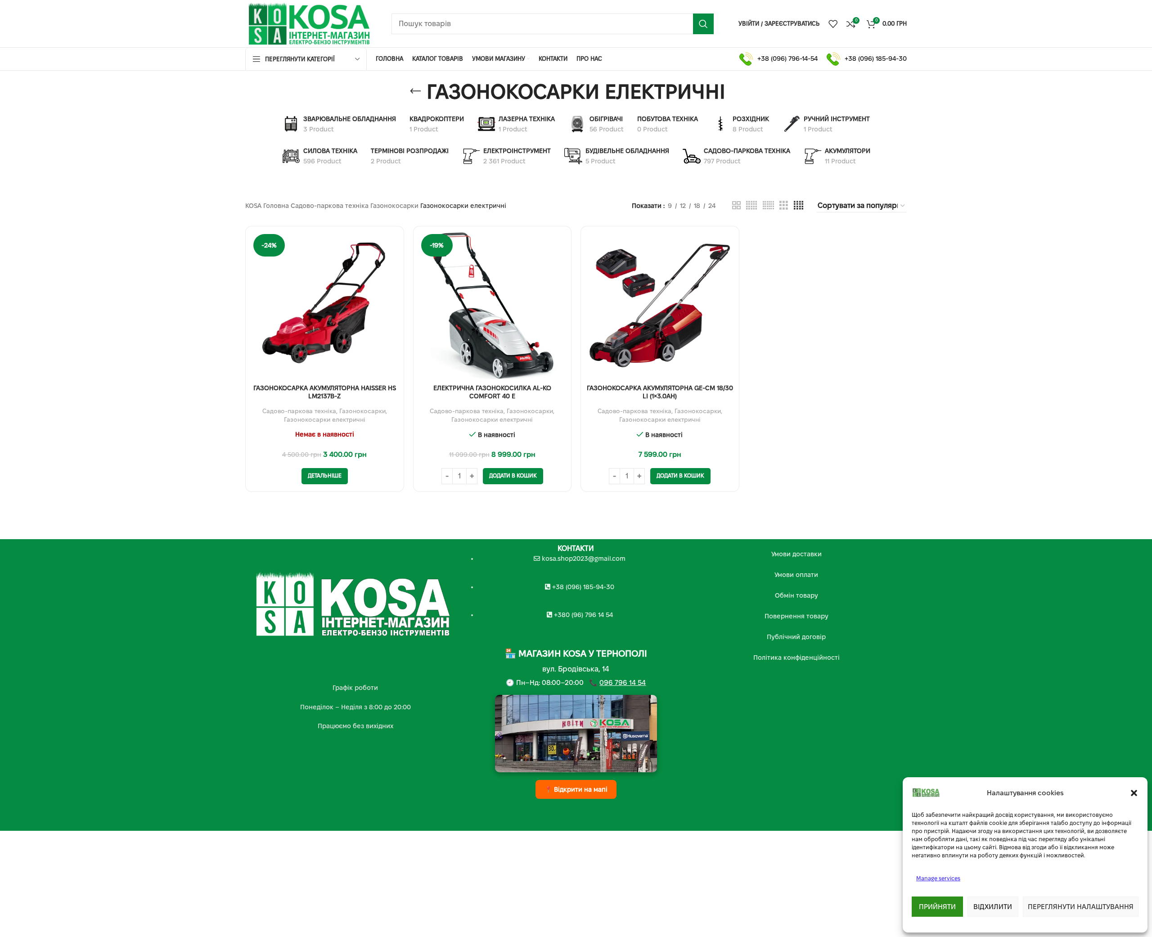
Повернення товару (796, 616)
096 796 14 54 (622, 682)
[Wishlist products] (833, 24)
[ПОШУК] (703, 24)
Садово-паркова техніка (330, 205)
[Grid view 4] (798, 205)
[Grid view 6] (768, 205)
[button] (1134, 792)
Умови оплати (796, 574)
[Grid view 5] (751, 205)
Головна (276, 205)
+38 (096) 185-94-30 (876, 58)
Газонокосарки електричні (324, 419)
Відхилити (992, 906)
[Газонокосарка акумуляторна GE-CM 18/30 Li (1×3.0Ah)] (659, 305)
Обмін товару (796, 595)
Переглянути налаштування (1081, 906)
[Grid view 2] (736, 205)
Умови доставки (796, 554)
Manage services (938, 878)
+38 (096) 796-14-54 (787, 58)
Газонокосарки (394, 205)
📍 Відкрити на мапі (576, 789)
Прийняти (937, 906)
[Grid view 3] (783, 205)
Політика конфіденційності (796, 657)
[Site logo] (309, 23)
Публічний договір (796, 636)
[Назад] (415, 91)
